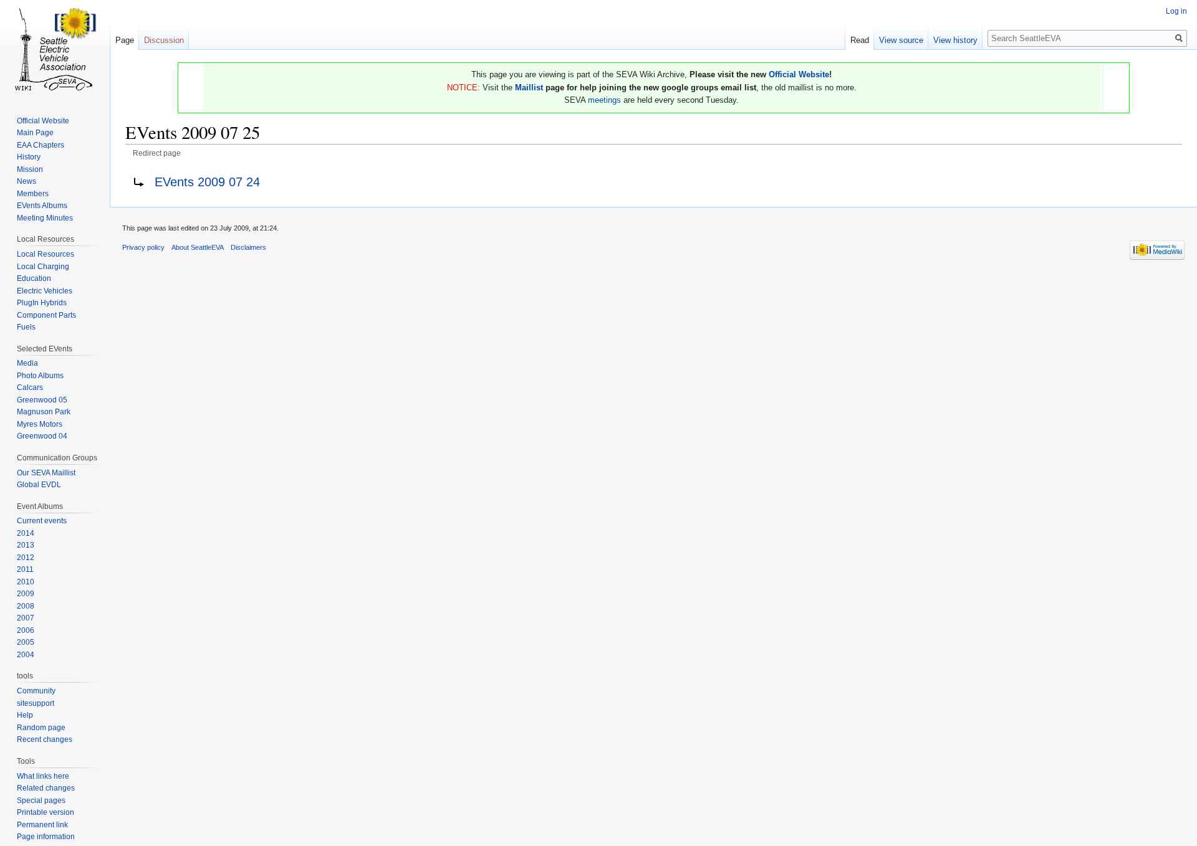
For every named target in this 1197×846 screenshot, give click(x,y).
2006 (25, 630)
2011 (25, 569)
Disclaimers (248, 247)
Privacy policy (143, 247)
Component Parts (46, 315)
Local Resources (45, 254)
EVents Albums (42, 205)
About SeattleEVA (197, 247)
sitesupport (35, 703)
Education (34, 278)
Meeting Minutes (45, 218)
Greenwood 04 (42, 436)
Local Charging (43, 266)
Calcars (30, 387)
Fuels (26, 327)
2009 (25, 593)
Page (124, 40)
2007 (25, 618)
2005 (25, 642)
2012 (25, 557)
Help (25, 715)
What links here (43, 776)
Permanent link (42, 824)
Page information (46, 836)
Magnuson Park (43, 411)
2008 (25, 606)
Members (33, 193)
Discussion (164, 40)
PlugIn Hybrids (42, 302)
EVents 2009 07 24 (207, 182)
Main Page (35, 132)
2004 (25, 654)
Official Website (799, 74)
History (29, 157)
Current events (42, 520)
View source (901, 40)
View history (955, 40)
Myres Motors (39, 424)
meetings (604, 100)
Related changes (46, 788)
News (26, 181)
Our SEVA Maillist (46, 472)
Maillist (529, 87)
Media (27, 363)
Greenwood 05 (42, 400)
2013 (25, 545)
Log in (1176, 11)
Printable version (45, 812)
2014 (25, 533)
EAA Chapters (40, 145)
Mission (30, 169)
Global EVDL (39, 484)
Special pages (41, 800)
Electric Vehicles (44, 291)
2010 (25, 581)
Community (36, 691)
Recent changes (44, 739)
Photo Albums (40, 375)
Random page (41, 727)
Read (859, 40)
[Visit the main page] (55, 50)
